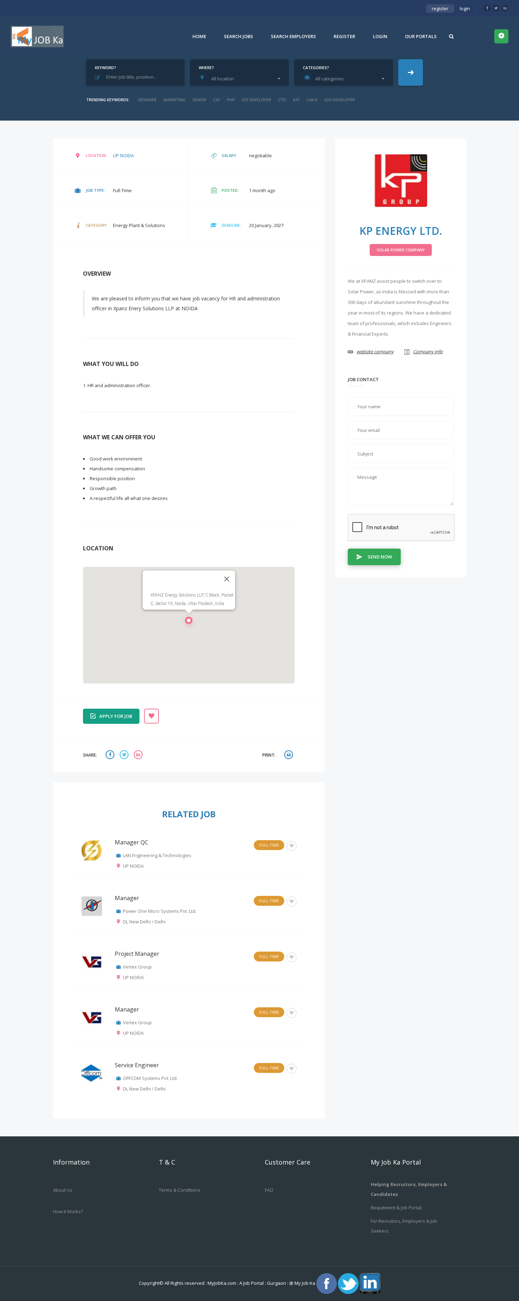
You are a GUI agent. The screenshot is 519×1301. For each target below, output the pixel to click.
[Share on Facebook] (111, 755)
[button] (189, 622)
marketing (174, 99)
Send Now (380, 557)
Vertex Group (137, 967)
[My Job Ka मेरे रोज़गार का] (37, 36)
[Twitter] (496, 8)
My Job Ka (304, 1283)
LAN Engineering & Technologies (157, 855)
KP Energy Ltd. (400, 231)
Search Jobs (238, 36)
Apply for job (115, 716)
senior (199, 99)
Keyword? (105, 67)
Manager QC (131, 842)
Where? (206, 67)
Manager (127, 898)
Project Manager (137, 954)
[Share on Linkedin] (139, 755)
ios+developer (339, 99)
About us (62, 1190)
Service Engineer (137, 1065)
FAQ (269, 1190)
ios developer (256, 99)
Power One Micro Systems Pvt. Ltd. (159, 911)
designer (147, 99)
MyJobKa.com (222, 1283)
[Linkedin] (504, 8)
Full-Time (269, 845)
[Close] (226, 578)
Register (344, 36)
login (465, 8)
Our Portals (421, 36)
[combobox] (241, 79)
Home (199, 36)
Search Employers (293, 36)
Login (380, 36)
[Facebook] (487, 8)
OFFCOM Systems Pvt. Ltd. (150, 1078)
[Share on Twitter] (125, 755)
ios (296, 99)
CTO (282, 99)
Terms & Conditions (180, 1190)
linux (311, 99)
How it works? (68, 1211)
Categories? (316, 67)
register (440, 8)
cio (216, 99)
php (230, 99)
